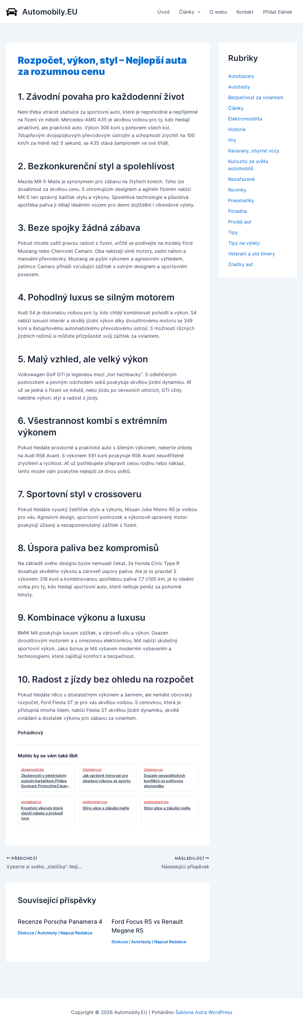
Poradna (237, 211)
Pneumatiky (241, 200)
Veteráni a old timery (251, 254)
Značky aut (240, 264)
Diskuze (26, 932)
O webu (218, 12)
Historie (237, 129)
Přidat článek (277, 12)
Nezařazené (241, 179)
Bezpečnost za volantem (255, 97)
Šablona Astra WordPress (203, 1012)
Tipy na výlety (244, 243)
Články (186, 12)
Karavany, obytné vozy (253, 151)
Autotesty (47, 932)
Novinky (237, 190)
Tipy (233, 232)
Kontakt (245, 12)
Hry (232, 140)
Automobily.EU (50, 11)
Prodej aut (239, 222)
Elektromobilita (245, 119)
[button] (197, 12)
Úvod (163, 12)
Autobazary (241, 76)
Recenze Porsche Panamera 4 (60, 921)
